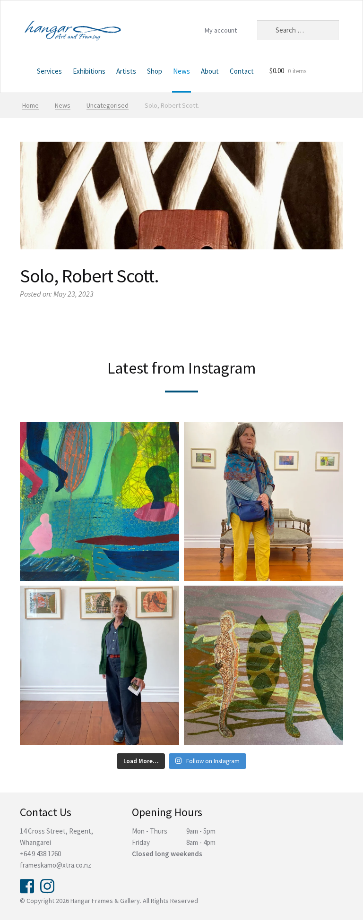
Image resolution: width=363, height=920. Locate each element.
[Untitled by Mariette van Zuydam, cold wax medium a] (99, 501)
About (210, 71)
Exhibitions (89, 71)
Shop (154, 71)
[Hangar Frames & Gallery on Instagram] (47, 885)
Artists (126, 71)
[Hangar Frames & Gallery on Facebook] (27, 885)
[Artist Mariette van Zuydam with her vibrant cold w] (263, 501)
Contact (242, 71)
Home (24, 72)
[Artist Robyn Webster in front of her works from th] (99, 665)
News (181, 71)
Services (49, 71)
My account (221, 30)
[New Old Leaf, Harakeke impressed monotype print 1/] (263, 665)
